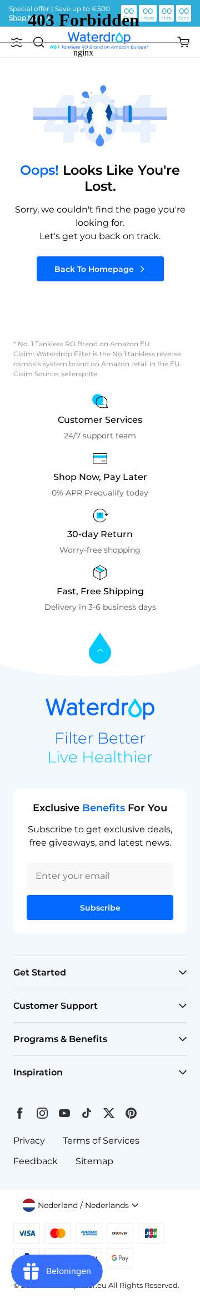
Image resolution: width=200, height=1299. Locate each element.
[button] (80, 1205)
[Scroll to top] (100, 648)
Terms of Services (101, 1140)
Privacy (29, 1140)
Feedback (35, 1161)
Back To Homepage (94, 269)
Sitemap (94, 1161)
